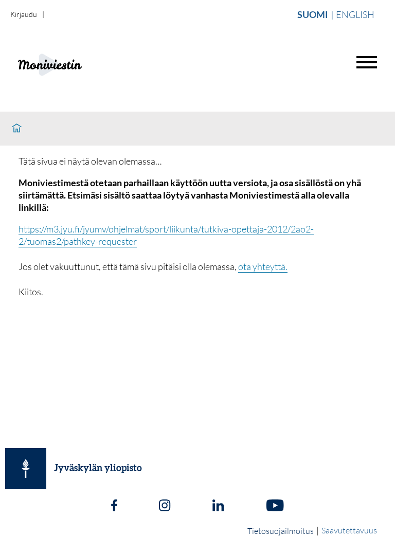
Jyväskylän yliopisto (98, 468)
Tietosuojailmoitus (280, 531)
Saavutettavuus (349, 530)
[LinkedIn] (218, 506)
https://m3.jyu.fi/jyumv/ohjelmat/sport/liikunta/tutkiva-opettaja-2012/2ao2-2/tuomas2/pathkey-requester (166, 235)
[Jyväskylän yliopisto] (25, 468)
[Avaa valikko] (366, 62)
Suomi (312, 14)
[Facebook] (114, 506)
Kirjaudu (23, 14)
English (355, 14)
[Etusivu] (16, 128)
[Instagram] (164, 506)
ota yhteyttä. (263, 266)
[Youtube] (275, 506)
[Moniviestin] (75, 63)
